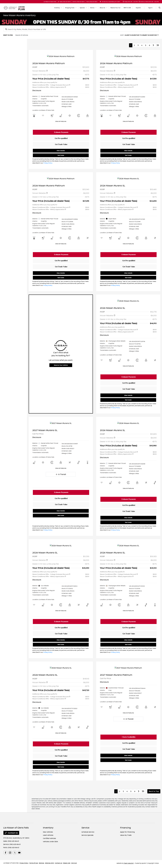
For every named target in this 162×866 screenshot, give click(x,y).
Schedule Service (88, 832)
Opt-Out (74, 863)
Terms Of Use (33, 863)
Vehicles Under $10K (50, 841)
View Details (61, 151)
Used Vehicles (48, 835)
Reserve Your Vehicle (61, 365)
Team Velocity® (129, 863)
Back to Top (154, 791)
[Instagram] (10, 852)
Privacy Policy (47, 163)
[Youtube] (19, 852)
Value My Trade (125, 835)
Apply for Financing (127, 832)
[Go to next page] (153, 45)
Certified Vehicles (49, 838)
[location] (100, 1)
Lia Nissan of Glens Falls (11, 863)
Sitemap (41, 863)
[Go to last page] (157, 45)
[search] (159, 7)
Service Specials (87, 835)
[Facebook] (5, 852)
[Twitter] (15, 852)
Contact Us (12, 833)
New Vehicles (48, 832)
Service (85, 827)
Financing (125, 827)
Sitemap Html (49, 863)
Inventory (48, 827)
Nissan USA (66, 863)
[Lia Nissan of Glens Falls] (10, 7)
